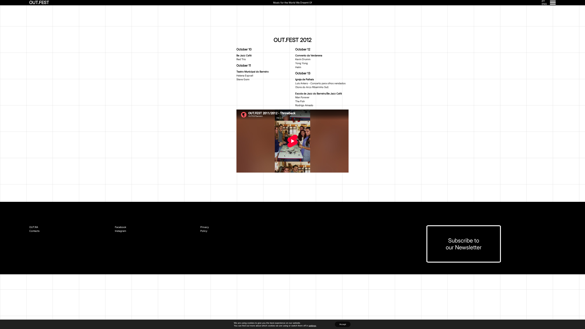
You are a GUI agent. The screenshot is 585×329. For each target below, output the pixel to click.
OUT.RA (33, 227)
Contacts (34, 230)
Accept (342, 324)
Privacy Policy (204, 229)
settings (312, 325)
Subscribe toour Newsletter (464, 244)
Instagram (120, 230)
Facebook (120, 227)
